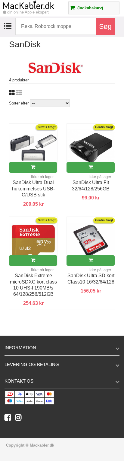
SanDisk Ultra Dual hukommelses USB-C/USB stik (33, 188)
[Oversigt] (19, 92)
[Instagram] (19, 419)
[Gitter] (12, 92)
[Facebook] (10, 419)
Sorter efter (19, 103)
